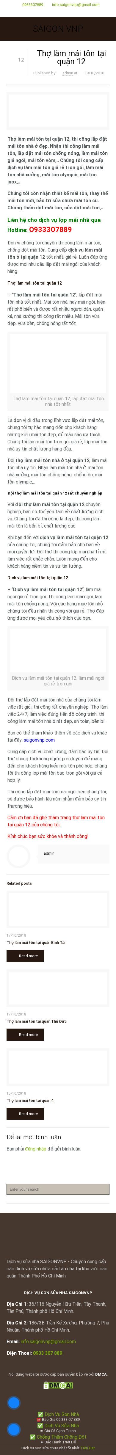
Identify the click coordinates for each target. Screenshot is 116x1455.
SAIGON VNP (58, 29)
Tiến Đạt (87, 1448)
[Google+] (58, 12)
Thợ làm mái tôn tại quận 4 (30, 1100)
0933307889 (32, 4)
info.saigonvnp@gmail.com (76, 4)
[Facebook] (50, 12)
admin (67, 73)
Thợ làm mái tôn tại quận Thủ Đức (37, 1021)
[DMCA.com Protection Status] (58, 1387)
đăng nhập (35, 1149)
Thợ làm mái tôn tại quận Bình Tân (36, 942)
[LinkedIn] (66, 12)
